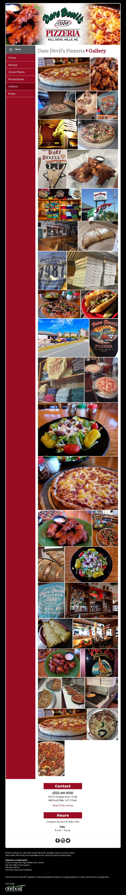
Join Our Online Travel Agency (17, 865)
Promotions (16, 79)
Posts (12, 93)
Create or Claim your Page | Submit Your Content (24, 862)
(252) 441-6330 (63, 793)
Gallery (13, 86)
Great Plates (16, 72)
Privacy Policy (69, 853)
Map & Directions (63, 805)
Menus (12, 65)
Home (12, 57)
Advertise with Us (12, 867)
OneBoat (22, 877)
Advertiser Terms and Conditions (18, 870)
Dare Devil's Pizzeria (61, 51)
